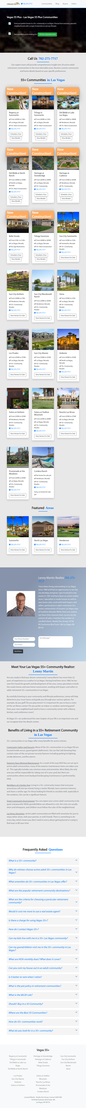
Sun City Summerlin (68, 1056)
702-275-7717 (27, 4)
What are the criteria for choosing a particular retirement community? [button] (38, 901)
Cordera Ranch (43, 1092)
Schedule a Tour (15, 134)
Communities (47, 4)
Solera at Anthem (18, 1085)
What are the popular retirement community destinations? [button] (39, 890)
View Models (15, 138)
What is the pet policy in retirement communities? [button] (34, 986)
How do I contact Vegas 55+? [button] (23, 929)
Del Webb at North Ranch (18, 1069)
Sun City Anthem (68, 1059)
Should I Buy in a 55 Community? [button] (25, 1004)
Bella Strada (43, 1063)
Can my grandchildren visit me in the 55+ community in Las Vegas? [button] (39, 949)
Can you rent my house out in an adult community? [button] (35, 968)
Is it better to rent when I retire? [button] (25, 977)
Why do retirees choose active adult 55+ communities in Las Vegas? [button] (39, 871)
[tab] (43, 861)
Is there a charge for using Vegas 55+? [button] (28, 920)
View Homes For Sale (68, 258)
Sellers (73, 4)
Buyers (65, 4)
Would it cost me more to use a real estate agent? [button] (34, 911)
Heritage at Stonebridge (43, 1056)
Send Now (18, 651)
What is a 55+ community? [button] (22, 861)
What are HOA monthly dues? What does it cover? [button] (34, 959)
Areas (50, 508)
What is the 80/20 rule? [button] (20, 995)
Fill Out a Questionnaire (47, 34)
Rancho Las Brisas (43, 1082)
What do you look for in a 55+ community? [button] (30, 1031)
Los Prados (18, 1076)
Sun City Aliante (18, 1079)
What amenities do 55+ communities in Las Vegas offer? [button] (37, 882)
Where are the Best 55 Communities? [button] (27, 1013)
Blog (57, 4)
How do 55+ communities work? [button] (25, 1022)
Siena (68, 1069)
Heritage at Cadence (43, 1059)
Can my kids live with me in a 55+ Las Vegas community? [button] (38, 938)
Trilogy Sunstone (43, 1066)
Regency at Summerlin (18, 1056)
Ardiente (17, 1082)
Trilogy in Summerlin (18, 1059)
